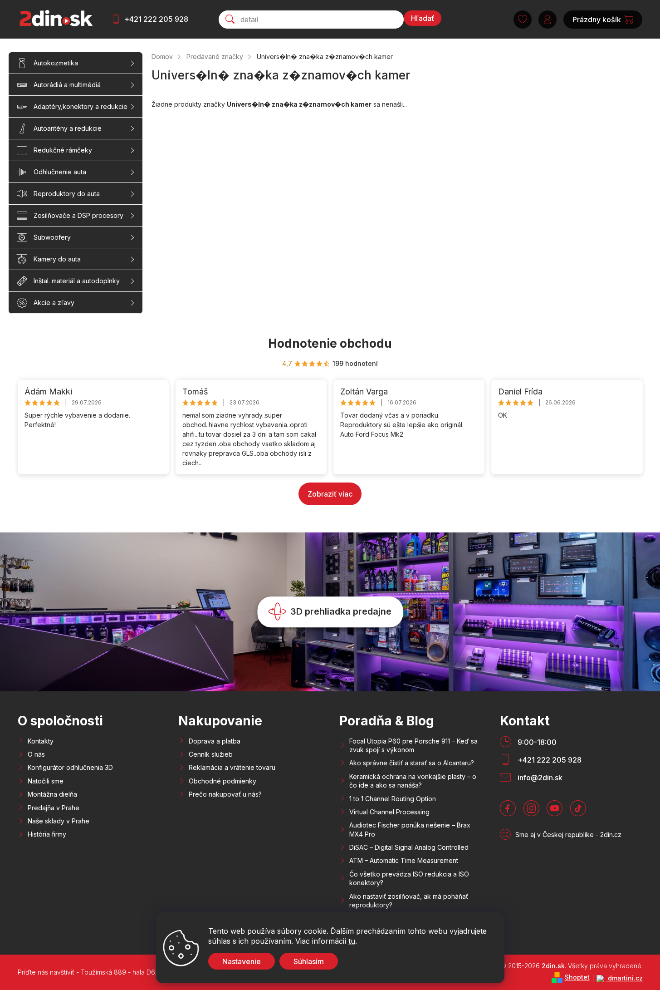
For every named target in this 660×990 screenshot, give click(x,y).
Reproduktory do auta (67, 193)
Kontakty (41, 741)
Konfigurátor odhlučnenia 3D (70, 767)
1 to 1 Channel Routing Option (392, 799)
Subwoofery (52, 237)
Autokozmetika (56, 63)
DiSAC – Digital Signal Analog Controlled (409, 847)
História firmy (47, 834)
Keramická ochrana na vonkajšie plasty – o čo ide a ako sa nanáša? (412, 781)
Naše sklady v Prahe (58, 821)
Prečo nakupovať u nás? (225, 794)
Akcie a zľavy (54, 302)
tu (351, 941)
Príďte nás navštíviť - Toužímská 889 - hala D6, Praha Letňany (110, 972)
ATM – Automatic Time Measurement (403, 860)
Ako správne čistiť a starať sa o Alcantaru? (411, 763)
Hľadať (422, 18)
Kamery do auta (57, 259)
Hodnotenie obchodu (330, 343)
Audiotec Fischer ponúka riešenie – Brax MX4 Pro (409, 829)
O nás (36, 754)
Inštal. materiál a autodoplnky (77, 281)
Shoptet (577, 977)
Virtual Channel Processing (389, 812)
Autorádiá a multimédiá (67, 85)
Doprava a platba (214, 741)
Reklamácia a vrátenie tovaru (232, 767)
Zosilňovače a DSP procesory (78, 215)
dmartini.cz (624, 978)
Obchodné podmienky (222, 781)
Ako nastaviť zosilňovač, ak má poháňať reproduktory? (408, 900)
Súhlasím (308, 961)
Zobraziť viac (330, 493)
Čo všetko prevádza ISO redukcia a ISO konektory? (409, 878)
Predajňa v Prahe (53, 808)
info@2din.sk (540, 777)
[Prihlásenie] (547, 19)
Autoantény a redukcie (68, 128)
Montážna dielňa (52, 794)
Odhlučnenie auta (60, 172)
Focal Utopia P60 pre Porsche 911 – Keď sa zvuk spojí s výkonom (413, 745)
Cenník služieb (211, 754)
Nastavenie (241, 961)
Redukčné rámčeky (63, 150)
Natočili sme (46, 781)
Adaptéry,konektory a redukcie (80, 106)
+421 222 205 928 (156, 19)
